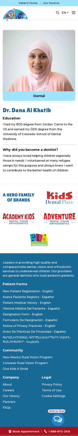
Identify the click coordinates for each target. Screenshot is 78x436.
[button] (57, 12)
